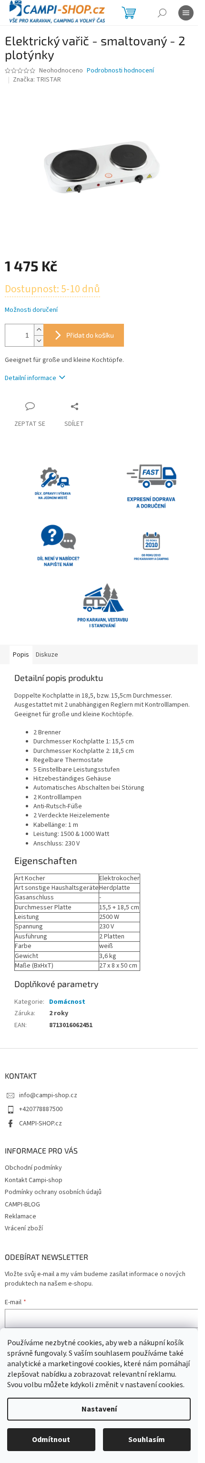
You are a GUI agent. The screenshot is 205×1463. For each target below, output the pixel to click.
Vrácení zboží (24, 1228)
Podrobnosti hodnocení (120, 70)
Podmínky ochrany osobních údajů (53, 1192)
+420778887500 (40, 1109)
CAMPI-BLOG (22, 1204)
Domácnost (67, 1002)
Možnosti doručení (31, 310)
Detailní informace (30, 378)
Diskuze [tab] (47, 654)
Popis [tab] (21, 654)
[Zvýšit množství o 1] (38, 329)
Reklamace (20, 1216)
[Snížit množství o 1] (38, 340)
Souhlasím (146, 1439)
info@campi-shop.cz (48, 1095)
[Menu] (185, 12)
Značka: (37, 79)
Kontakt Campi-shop (33, 1180)
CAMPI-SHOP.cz (40, 1123)
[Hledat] (162, 12)
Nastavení (99, 1409)
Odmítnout (51, 1439)
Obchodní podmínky (33, 1168)
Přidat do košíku (90, 335)
